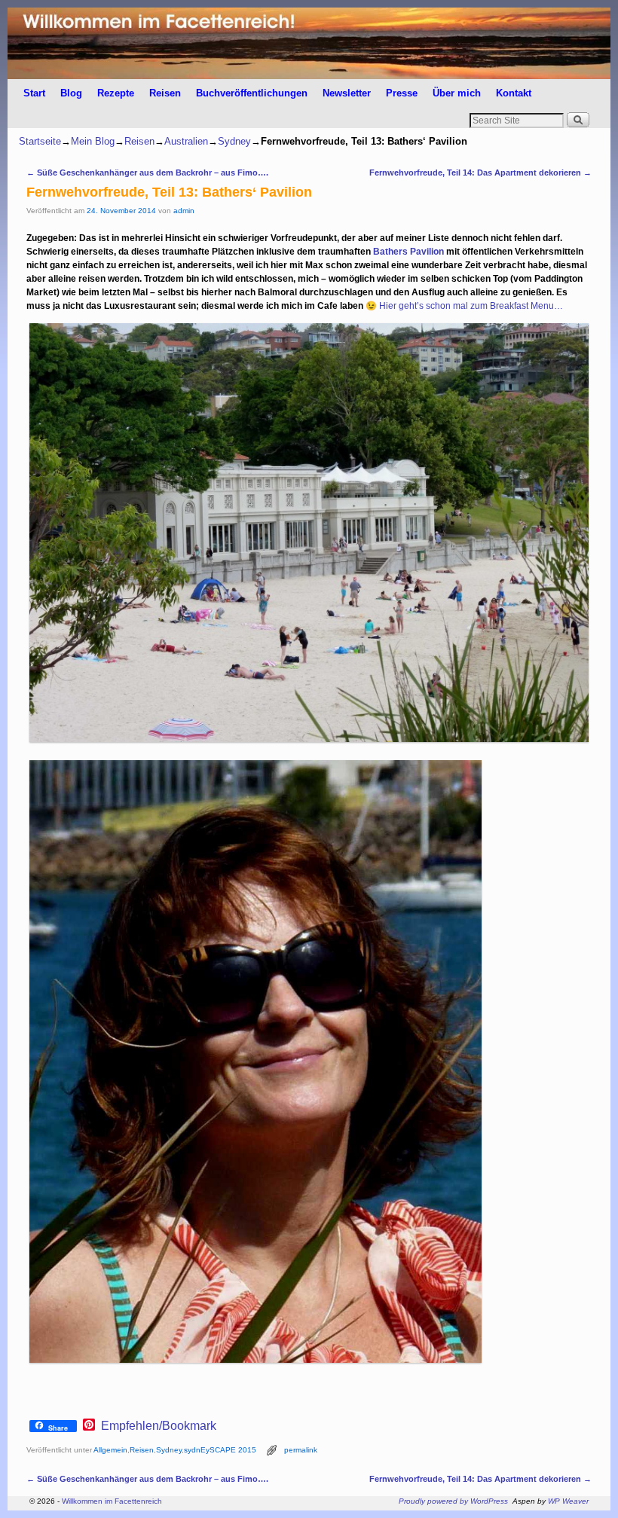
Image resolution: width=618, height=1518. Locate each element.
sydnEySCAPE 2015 (220, 1450)
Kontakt (513, 93)
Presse (402, 93)
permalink (300, 1450)
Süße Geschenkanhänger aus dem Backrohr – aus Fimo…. (147, 172)
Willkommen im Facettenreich (112, 1501)
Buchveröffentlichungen (251, 93)
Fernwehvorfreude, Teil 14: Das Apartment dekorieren (480, 172)
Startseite (40, 141)
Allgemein (110, 1450)
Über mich (457, 93)
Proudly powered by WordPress (453, 1501)
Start (34, 93)
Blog (71, 93)
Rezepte (115, 93)
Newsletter (347, 93)
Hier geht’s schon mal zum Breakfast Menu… (471, 306)
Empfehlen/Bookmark (158, 1426)
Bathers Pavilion (408, 251)
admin (183, 210)
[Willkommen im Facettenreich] (309, 43)
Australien (186, 141)
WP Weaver (568, 1501)
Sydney (234, 141)
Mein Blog (93, 141)
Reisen (165, 93)
